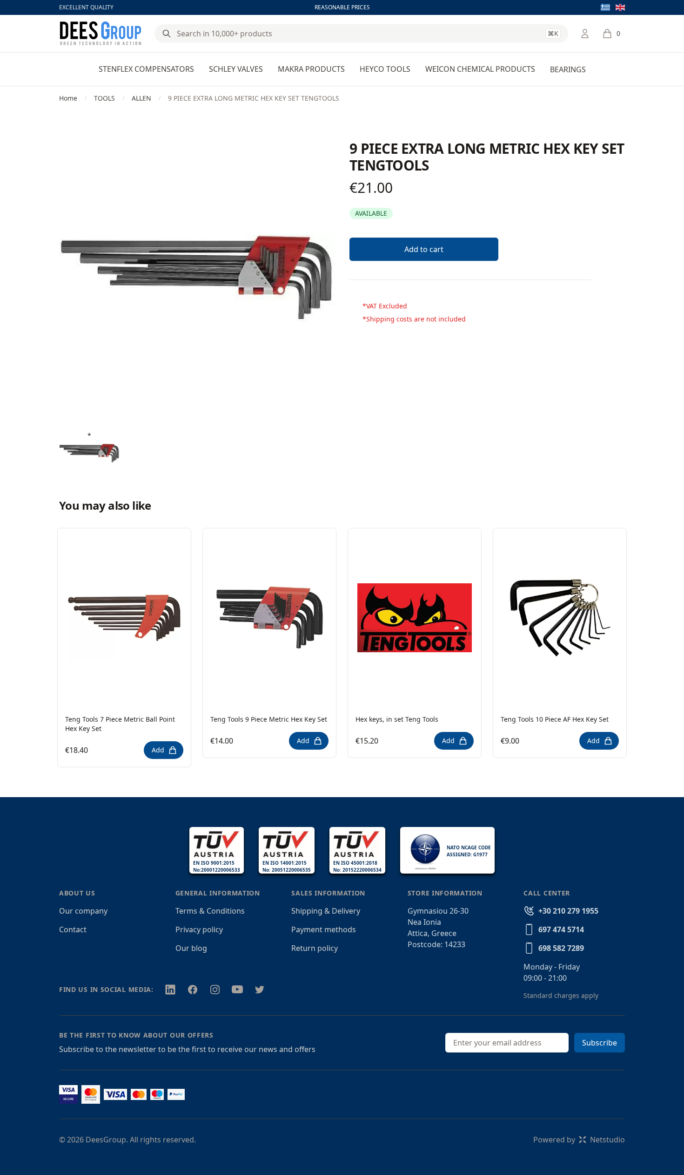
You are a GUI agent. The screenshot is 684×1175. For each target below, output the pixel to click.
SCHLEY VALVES (236, 69)
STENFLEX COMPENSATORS (146, 69)
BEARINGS (568, 69)
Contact (73, 929)
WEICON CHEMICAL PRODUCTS (480, 69)
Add (158, 749)
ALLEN (141, 98)
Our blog (191, 948)
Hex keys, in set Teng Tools (396, 719)
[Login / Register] (584, 33)
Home (68, 98)
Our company (83, 911)
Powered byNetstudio (579, 1139)
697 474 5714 (561, 929)
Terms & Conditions (210, 911)
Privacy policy (199, 929)
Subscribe (599, 1043)
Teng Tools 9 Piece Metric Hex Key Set (268, 719)
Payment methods (323, 929)
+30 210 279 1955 (568, 911)
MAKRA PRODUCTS (311, 69)
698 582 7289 (561, 948)
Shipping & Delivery (325, 911)
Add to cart (423, 249)
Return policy (314, 948)
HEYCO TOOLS (385, 69)
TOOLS (104, 98)
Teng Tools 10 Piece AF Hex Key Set (555, 719)
